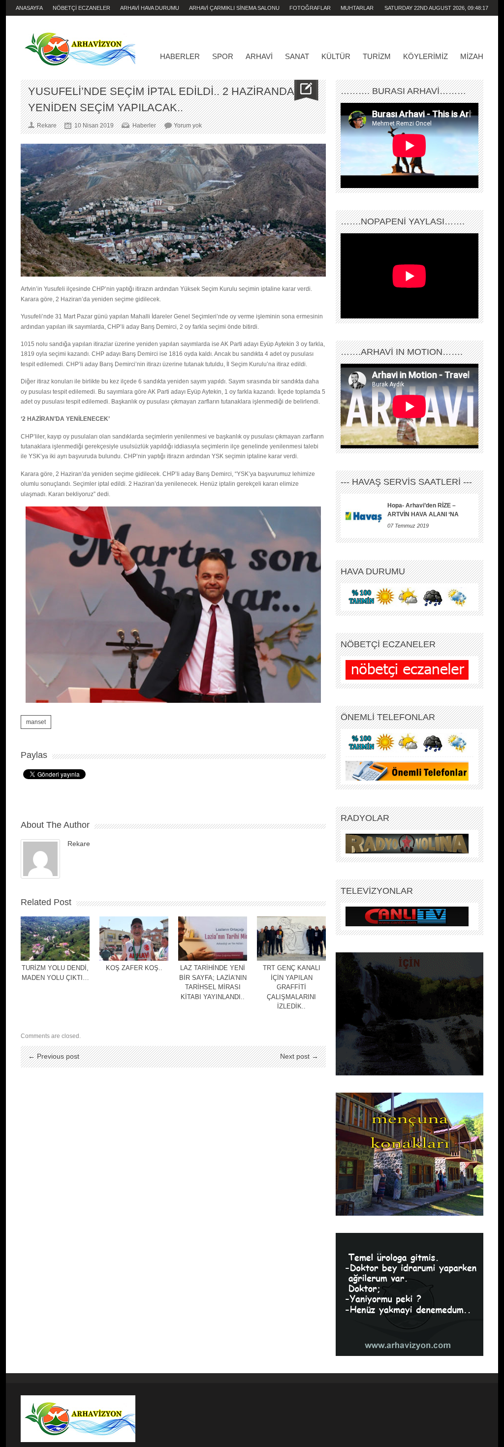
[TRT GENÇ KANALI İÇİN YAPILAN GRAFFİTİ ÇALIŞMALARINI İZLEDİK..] (291, 938)
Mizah (471, 56)
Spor (222, 56)
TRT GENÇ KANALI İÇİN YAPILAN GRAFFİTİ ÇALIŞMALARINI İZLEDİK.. (291, 987)
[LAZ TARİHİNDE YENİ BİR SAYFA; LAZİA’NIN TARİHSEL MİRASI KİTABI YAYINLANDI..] (212, 938)
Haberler (180, 56)
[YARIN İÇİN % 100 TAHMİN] (407, 597)
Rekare (78, 844)
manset (36, 722)
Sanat (297, 56)
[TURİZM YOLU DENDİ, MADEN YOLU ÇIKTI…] (55, 938)
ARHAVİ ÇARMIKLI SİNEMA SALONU (234, 8)
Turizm (377, 56)
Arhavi (259, 56)
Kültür (335, 56)
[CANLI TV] (407, 916)
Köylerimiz (425, 56)
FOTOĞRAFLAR (310, 8)
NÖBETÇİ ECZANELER (81, 8)
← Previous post (53, 1056)
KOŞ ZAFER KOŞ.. (134, 968)
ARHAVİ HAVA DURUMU (149, 8)
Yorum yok (188, 125)
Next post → (299, 1056)
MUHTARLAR (357, 8)
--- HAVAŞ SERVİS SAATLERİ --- (406, 482)
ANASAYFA (29, 8)
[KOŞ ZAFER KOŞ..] (133, 938)
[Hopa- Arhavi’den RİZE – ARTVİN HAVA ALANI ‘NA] (364, 516)
